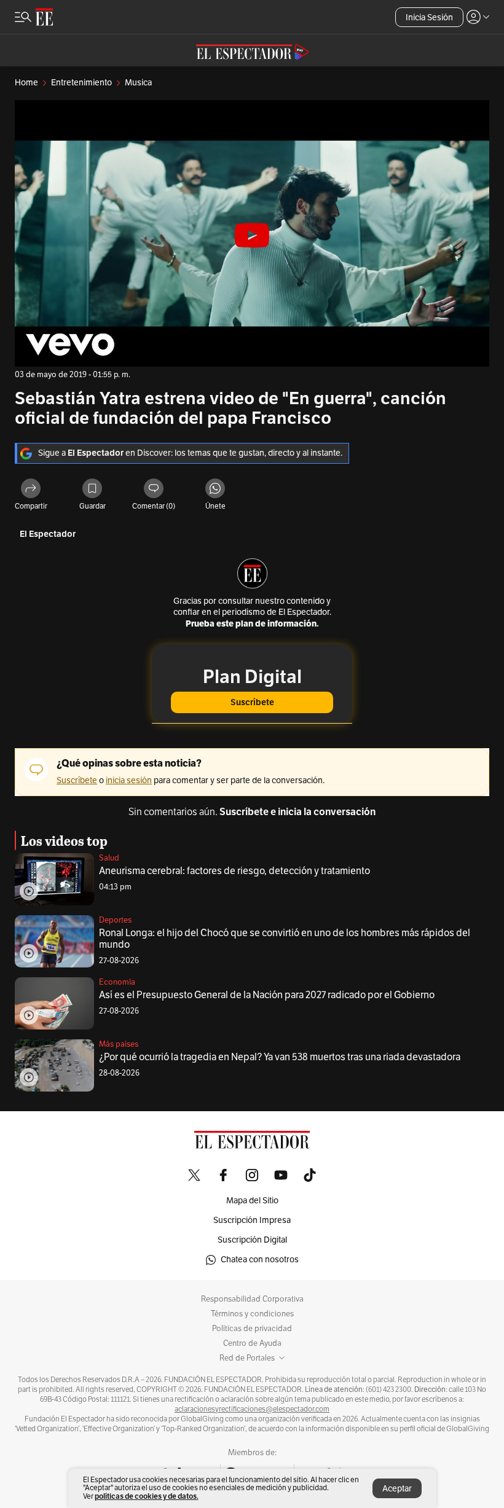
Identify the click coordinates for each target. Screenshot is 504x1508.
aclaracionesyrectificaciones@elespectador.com (252, 1409)
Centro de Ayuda (252, 1343)
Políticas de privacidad (252, 1328)
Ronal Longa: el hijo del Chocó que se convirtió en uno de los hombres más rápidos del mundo (284, 939)
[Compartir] (31, 489)
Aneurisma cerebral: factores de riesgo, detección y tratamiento (234, 871)
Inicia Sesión (429, 17)
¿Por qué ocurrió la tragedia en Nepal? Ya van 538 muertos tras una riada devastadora (279, 1057)
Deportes (115, 920)
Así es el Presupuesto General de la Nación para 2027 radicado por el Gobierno (267, 995)
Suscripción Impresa (252, 1220)
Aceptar (397, 1488)
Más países (118, 1044)
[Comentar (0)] (153, 489)
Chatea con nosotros (260, 1259)
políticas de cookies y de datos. (147, 1496)
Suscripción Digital (252, 1240)
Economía (117, 982)
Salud (109, 858)
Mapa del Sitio (252, 1200)
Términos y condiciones (252, 1314)
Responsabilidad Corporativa (252, 1299)
